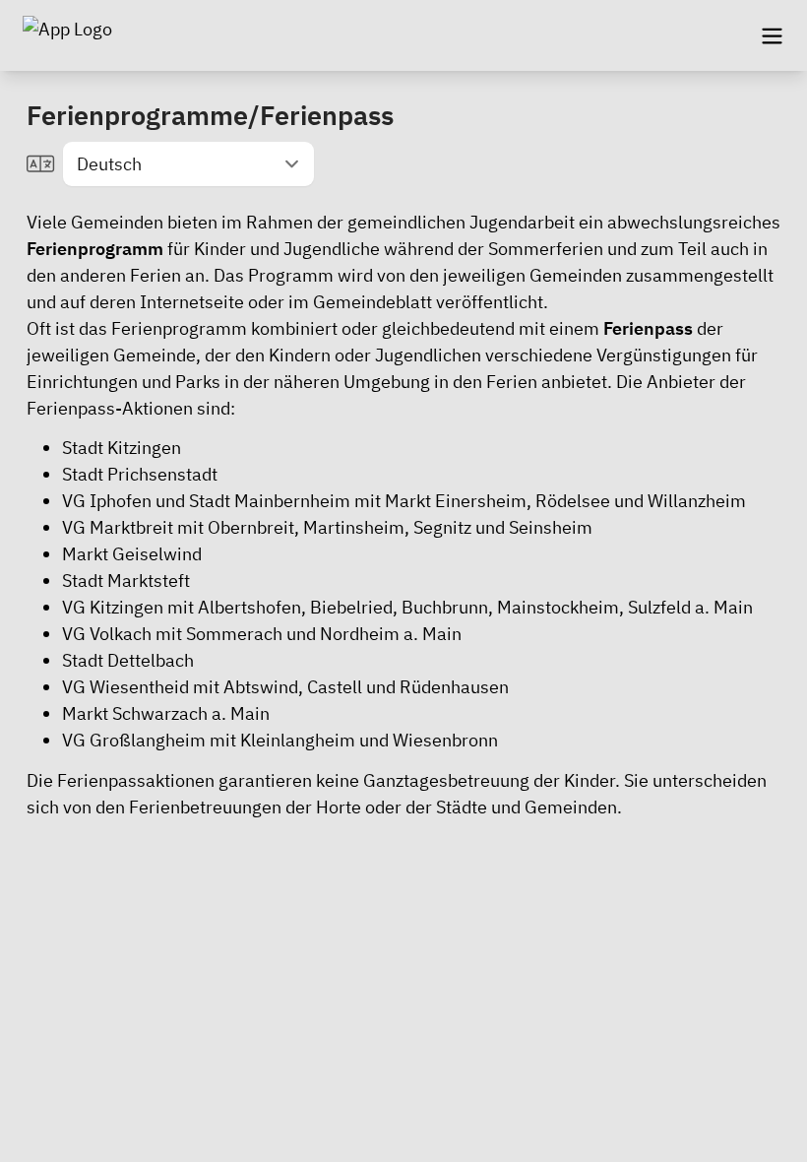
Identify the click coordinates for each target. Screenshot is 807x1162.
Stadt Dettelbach (128, 660)
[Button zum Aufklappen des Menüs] (771, 35)
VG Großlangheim (134, 740)
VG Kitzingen (112, 607)
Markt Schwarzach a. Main (166, 713)
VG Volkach (107, 633)
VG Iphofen (107, 500)
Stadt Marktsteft (126, 580)
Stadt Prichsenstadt (139, 474)
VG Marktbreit (117, 527)
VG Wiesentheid (125, 687)
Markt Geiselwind (132, 554)
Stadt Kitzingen (121, 447)
